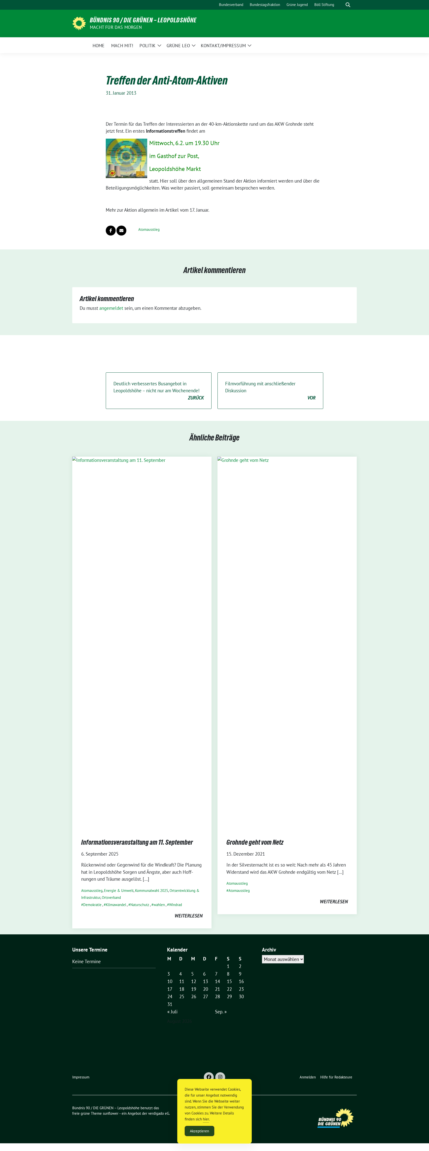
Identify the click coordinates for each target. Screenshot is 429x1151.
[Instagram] (220, 1077)
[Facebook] (209, 1077)
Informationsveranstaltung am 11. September (137, 842)
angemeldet (111, 308)
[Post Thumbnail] (142, 642)
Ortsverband (111, 897)
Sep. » (221, 1012)
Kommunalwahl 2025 (151, 890)
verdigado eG (158, 1113)
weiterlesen (189, 916)
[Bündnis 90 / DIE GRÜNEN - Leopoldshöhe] (79, 23)
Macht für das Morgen (116, 27)
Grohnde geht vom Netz (255, 842)
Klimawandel (116, 904)
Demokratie (92, 904)
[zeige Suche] (348, 5)
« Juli (172, 1012)
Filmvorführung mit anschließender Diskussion (270, 391)
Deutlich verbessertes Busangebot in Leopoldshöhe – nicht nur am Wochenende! (158, 391)
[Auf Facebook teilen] (111, 231)
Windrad (175, 904)
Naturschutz (139, 904)
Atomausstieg (149, 229)
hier (206, 1119)
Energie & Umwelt (119, 890)
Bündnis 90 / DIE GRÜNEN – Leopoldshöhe (143, 20)
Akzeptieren (199, 1131)
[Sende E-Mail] (121, 231)
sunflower (110, 1113)
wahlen (159, 904)
